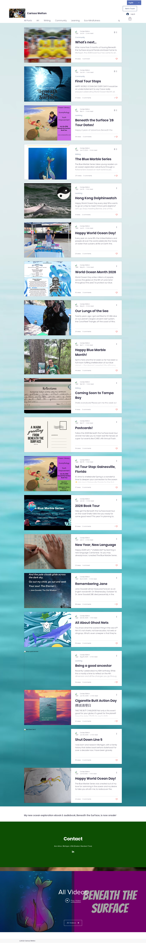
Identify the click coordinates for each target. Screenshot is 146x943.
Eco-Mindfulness (92, 20)
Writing (47, 20)
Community (61, 20)
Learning (75, 20)
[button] (130, 18)
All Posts (28, 20)
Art (37, 20)
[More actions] (117, 32)
